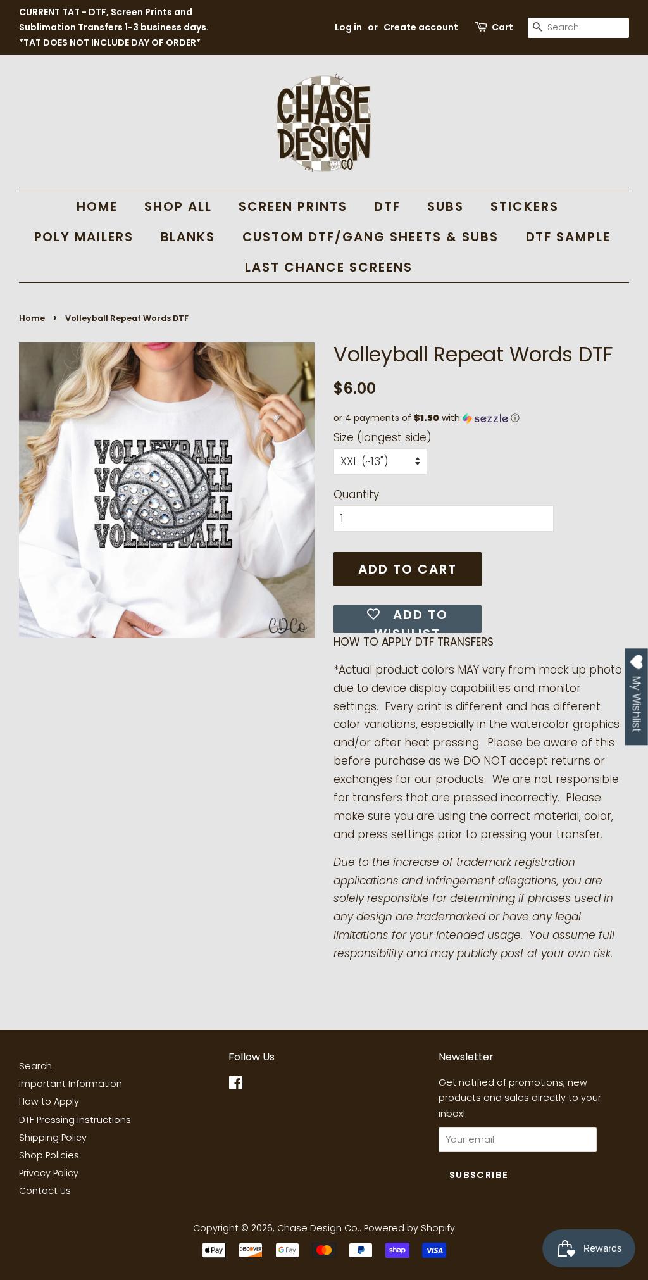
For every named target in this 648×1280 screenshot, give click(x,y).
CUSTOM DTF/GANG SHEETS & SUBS (370, 237)
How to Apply (49, 1101)
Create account (420, 27)
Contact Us (45, 1190)
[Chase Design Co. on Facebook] (235, 1085)
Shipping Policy (53, 1137)
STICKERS (524, 206)
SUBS (445, 206)
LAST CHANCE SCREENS (329, 267)
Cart (502, 27)
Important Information (70, 1083)
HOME (97, 206)
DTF (387, 206)
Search (35, 1066)
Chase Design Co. (318, 1228)
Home (32, 318)
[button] (481, 418)
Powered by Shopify (409, 1228)
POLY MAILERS (84, 237)
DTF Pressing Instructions (75, 1120)
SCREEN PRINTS (293, 206)
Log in (348, 27)
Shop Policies (49, 1155)
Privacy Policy (48, 1173)
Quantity (356, 494)
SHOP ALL (178, 206)
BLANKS (188, 237)
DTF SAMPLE (568, 237)
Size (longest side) (382, 437)
